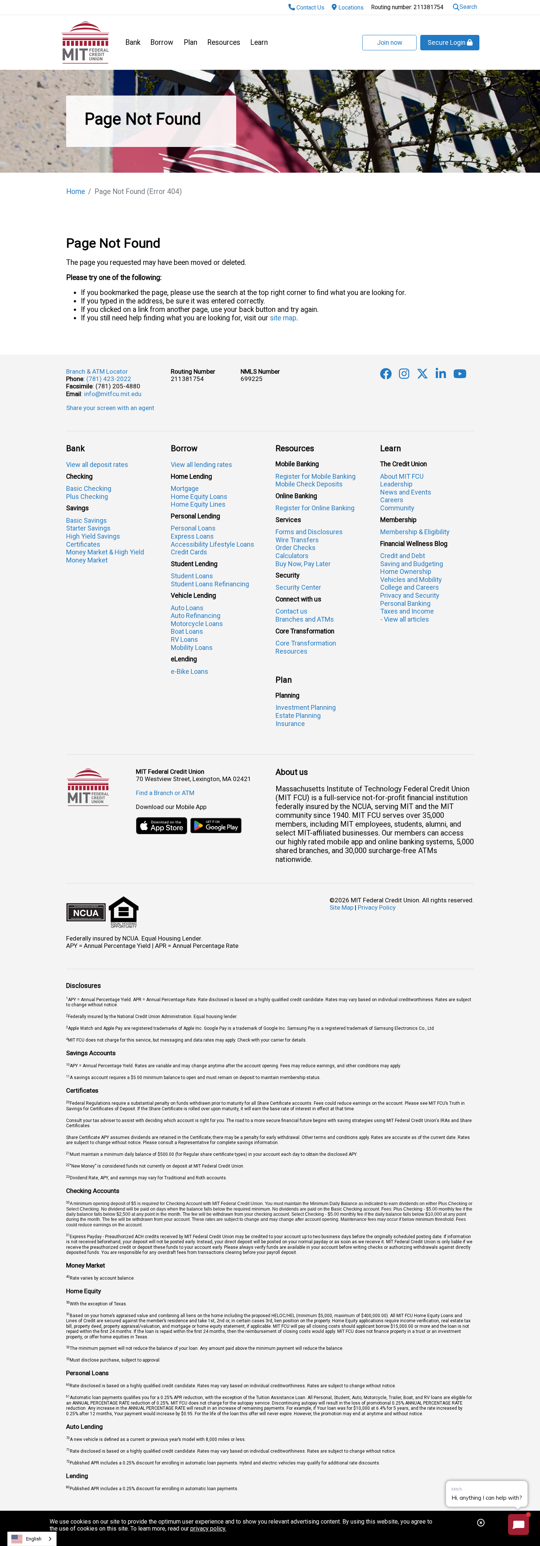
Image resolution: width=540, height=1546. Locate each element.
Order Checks (296, 547)
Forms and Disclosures (309, 532)
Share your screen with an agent (110, 407)
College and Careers (409, 587)
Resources (223, 42)
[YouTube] (460, 376)
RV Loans (184, 639)
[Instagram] (404, 376)
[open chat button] (518, 1524)
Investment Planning (306, 707)
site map (283, 318)
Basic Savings (86, 520)
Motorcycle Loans (197, 624)
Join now (389, 42)
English (34, 1539)
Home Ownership (405, 571)
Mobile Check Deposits (309, 484)
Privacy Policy (377, 907)
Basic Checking (88, 488)
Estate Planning (298, 715)
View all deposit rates (97, 464)
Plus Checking (87, 496)
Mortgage (185, 488)
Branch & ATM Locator (97, 371)
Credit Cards (189, 552)
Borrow (161, 42)
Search (468, 6)
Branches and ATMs (305, 619)
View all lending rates (201, 464)
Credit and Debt (402, 556)
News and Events (405, 492)
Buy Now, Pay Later (303, 564)
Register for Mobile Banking (316, 476)
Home (75, 191)
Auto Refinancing (195, 615)
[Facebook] (386, 376)
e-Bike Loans (189, 671)
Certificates (83, 544)
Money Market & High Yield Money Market (105, 556)
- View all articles (404, 619)
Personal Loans (193, 528)
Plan (190, 42)
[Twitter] (422, 376)
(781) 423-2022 (108, 378)
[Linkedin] (441, 376)
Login (447, 42)
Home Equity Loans (199, 496)
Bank (132, 42)
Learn (259, 42)
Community (397, 508)
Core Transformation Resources (306, 647)
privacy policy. (208, 1528)
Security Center (298, 587)
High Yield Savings (93, 536)
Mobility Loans (192, 647)
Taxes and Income (407, 611)
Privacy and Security (409, 595)
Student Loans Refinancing (210, 584)
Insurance (290, 723)
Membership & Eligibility (415, 532)
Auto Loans (187, 608)
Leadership (396, 484)
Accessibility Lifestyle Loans (212, 544)
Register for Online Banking (315, 508)
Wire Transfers (297, 540)
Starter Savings (88, 528)
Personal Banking (405, 603)
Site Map (341, 907)
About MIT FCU (402, 476)
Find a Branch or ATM (165, 793)
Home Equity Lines (198, 504)
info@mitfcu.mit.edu (112, 394)
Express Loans (192, 536)
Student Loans (192, 576)
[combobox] (32, 1539)
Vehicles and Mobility (411, 579)
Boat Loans (187, 631)
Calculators (292, 556)
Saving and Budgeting (411, 564)
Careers (391, 500)
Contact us (291, 611)
